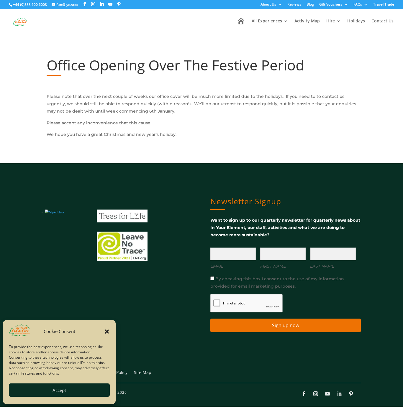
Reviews (294, 5)
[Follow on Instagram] (315, 393)
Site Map (142, 372)
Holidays (356, 21)
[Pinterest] (119, 4)
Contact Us (382, 21)
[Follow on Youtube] (327, 393)
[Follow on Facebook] (304, 393)
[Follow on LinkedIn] (339, 393)
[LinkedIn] (102, 4)
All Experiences (267, 21)
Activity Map (307, 21)
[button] (107, 332)
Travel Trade (383, 5)
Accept (59, 390)
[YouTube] (110, 4)
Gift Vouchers (330, 5)
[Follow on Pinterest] (351, 393)
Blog (310, 5)
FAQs (357, 5)
